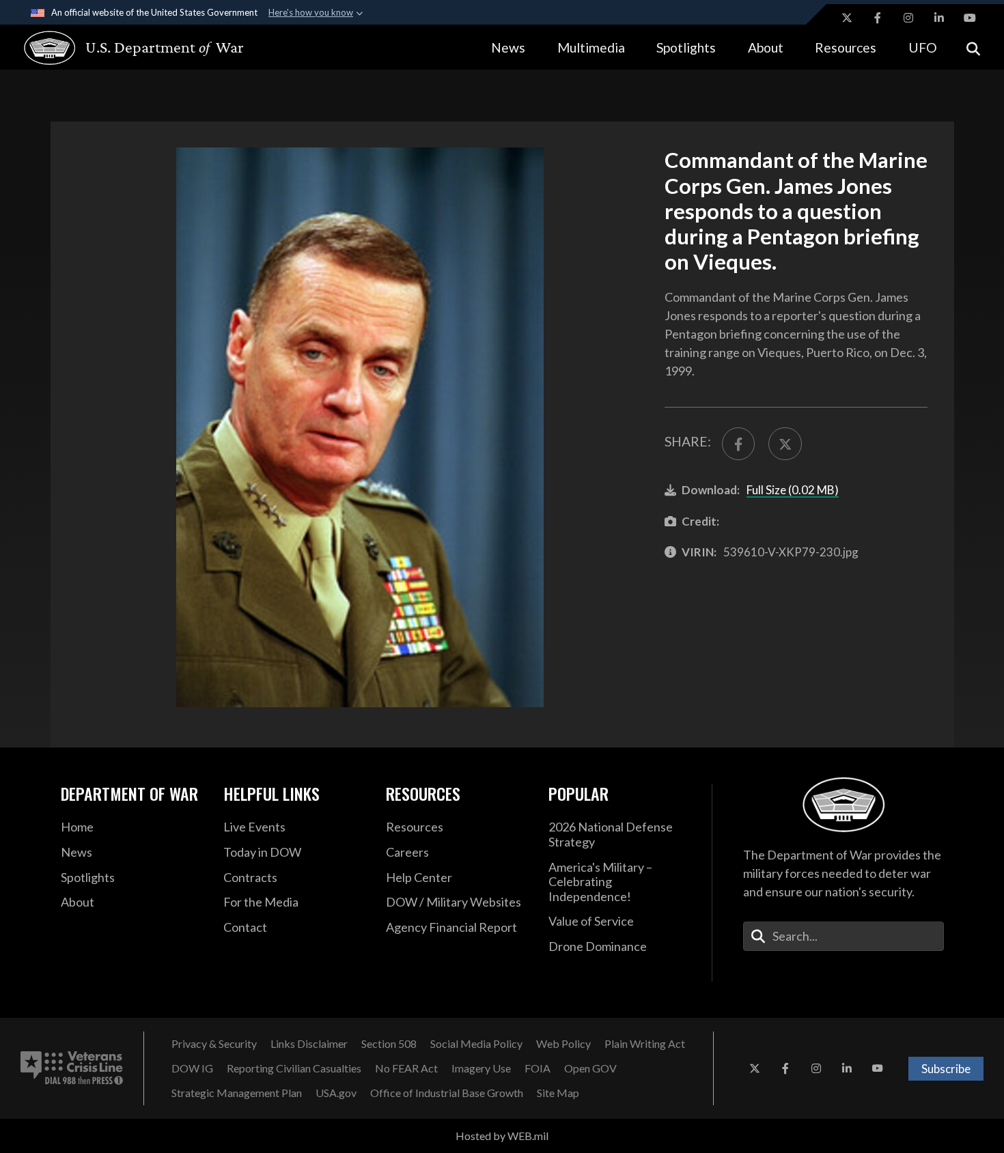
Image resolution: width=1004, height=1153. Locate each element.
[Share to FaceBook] (738, 443)
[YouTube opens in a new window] (970, 18)
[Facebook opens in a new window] (877, 18)
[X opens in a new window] (847, 18)
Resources (845, 47)
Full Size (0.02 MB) (793, 490)
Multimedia (591, 47)
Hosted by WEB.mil (502, 1135)
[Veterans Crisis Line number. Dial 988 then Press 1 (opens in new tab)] (71, 1068)
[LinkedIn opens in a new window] (939, 18)
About (765, 47)
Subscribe (946, 1069)
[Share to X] (784, 443)
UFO (922, 47)
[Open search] (973, 47)
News (508, 47)
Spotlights (686, 47)
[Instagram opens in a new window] (908, 18)
